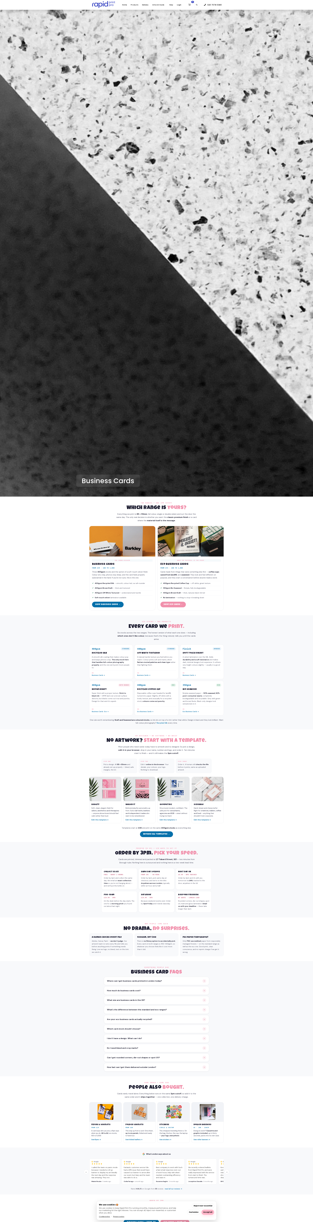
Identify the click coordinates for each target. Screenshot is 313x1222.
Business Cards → (98, 675)
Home (124, 5)
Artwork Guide (158, 5)
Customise (193, 1212)
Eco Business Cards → (145, 712)
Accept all (207, 1212)
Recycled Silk (162, 723)
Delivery (145, 5)
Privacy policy (118, 1216)
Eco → (106, 712)
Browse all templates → (156, 834)
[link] (103, 5)
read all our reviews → (173, 1189)
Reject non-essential (203, 1206)
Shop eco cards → (173, 604)
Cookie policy (104, 1216)
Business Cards (97, 712)
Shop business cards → (107, 604)
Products (134, 5)
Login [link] (179, 5)
